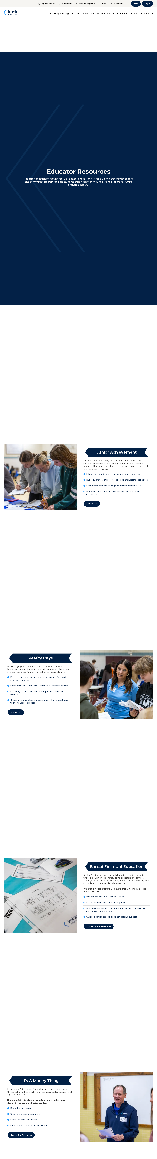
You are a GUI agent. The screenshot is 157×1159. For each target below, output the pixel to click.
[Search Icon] (128, 3)
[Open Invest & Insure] (117, 13)
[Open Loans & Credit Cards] (98, 13)
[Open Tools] (142, 13)
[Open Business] (131, 13)
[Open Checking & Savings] (72, 13)
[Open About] (153, 13)
